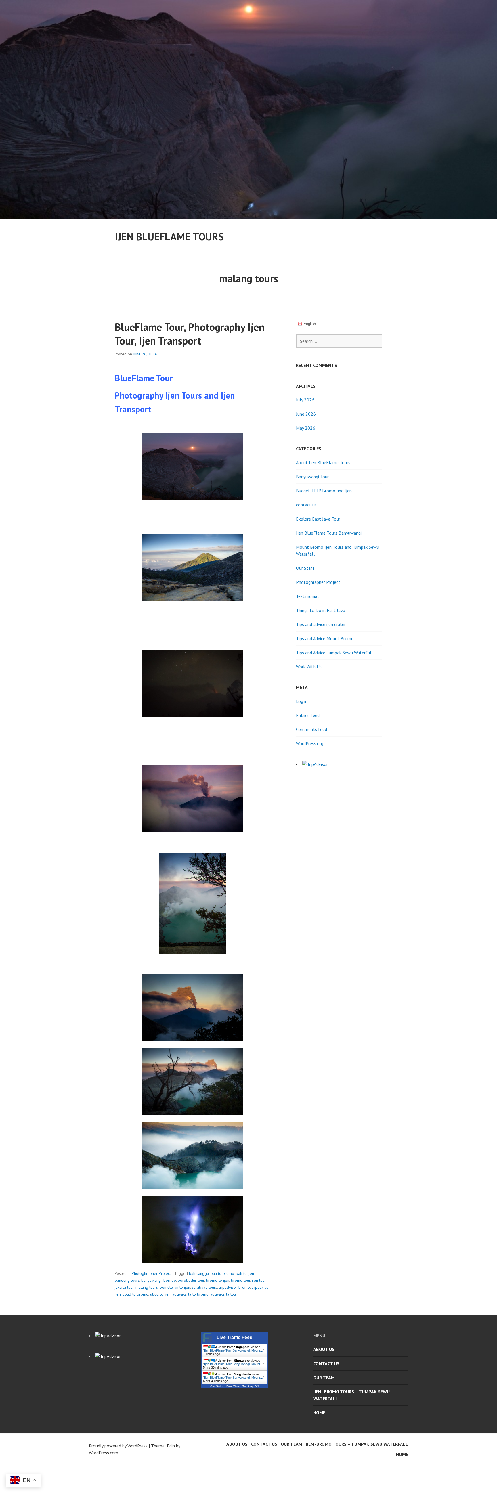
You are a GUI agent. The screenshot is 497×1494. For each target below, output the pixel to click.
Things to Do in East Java (320, 610)
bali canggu (199, 1273)
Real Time (233, 1386)
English (309, 324)
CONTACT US (326, 1363)
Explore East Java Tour (318, 519)
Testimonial (307, 596)
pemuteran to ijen (175, 1287)
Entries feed (308, 715)
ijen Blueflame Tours (169, 236)
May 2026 (305, 428)
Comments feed (311, 729)
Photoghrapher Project (151, 1273)
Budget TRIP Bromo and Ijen (324, 490)
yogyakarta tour (223, 1294)
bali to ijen (245, 1273)
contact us (306, 505)
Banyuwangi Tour (312, 476)
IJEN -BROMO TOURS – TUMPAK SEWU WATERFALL (351, 1395)
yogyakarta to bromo (190, 1294)
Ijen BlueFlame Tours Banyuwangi (329, 533)
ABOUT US (323, 1349)
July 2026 (305, 400)
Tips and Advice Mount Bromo (325, 638)
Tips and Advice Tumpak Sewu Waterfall (334, 652)
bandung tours (127, 1280)
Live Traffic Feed (235, 1337)
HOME (319, 1412)
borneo (169, 1280)
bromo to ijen (217, 1280)
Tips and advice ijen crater (321, 624)
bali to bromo (222, 1273)
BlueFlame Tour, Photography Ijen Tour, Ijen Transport (190, 333)
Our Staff (305, 568)
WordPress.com (103, 1452)
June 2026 (306, 414)
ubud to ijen (160, 1294)
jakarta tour (124, 1287)
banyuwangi (151, 1280)
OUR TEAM (324, 1377)
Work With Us (309, 666)
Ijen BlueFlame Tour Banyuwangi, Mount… (233, 1350)
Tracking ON (250, 1386)
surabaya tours (204, 1287)
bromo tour (240, 1280)
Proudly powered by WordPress (118, 1446)
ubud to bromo (135, 1294)
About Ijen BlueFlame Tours (323, 462)
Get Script (216, 1386)
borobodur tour (191, 1280)
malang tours (146, 1287)
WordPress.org (309, 743)
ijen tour (259, 1280)
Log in (301, 701)
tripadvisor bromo (234, 1287)
